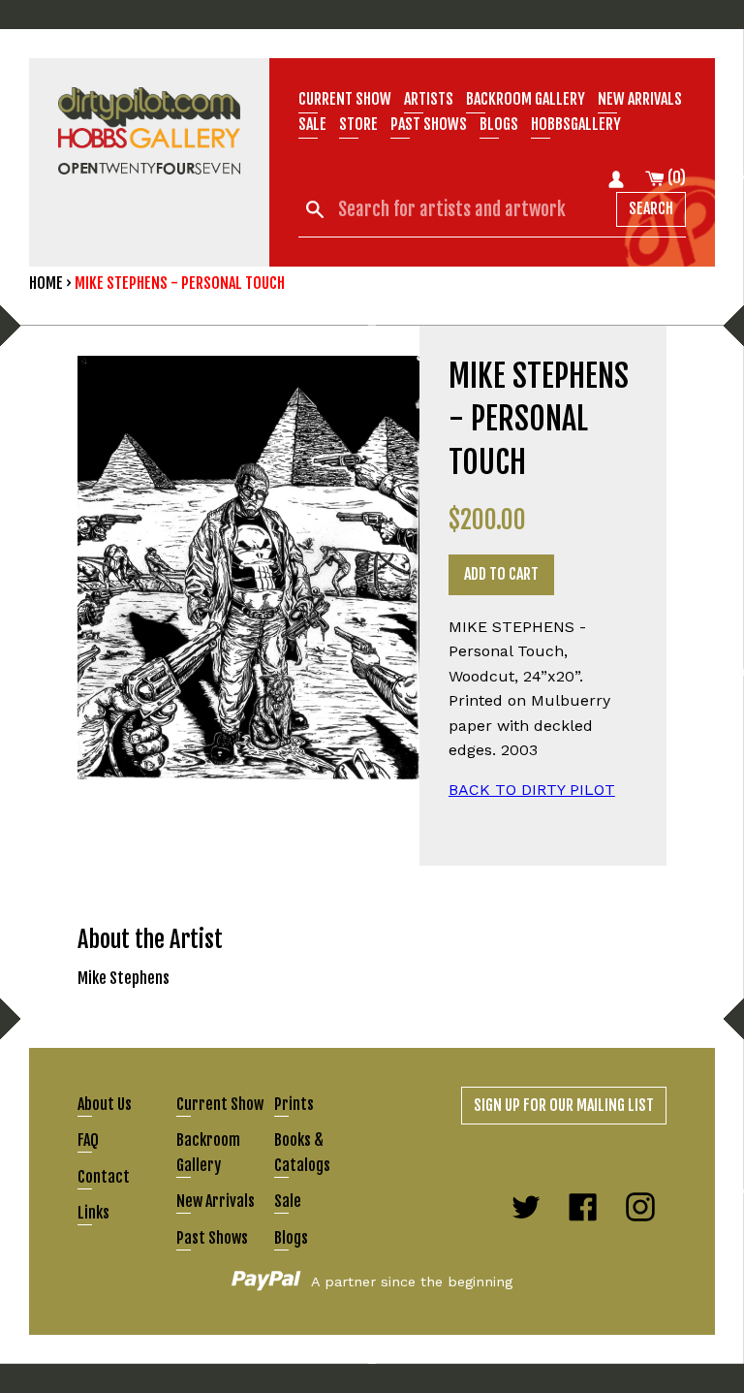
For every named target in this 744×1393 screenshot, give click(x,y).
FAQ (88, 1140)
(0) (675, 177)
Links (93, 1212)
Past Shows (428, 124)
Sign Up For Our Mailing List (564, 1105)
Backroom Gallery (525, 99)
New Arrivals (215, 1201)
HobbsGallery (576, 124)
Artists (428, 99)
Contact (104, 1177)
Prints (294, 1104)
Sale (312, 124)
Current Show (344, 99)
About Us (105, 1104)
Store (358, 124)
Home (46, 283)
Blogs (499, 124)
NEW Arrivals (640, 99)
